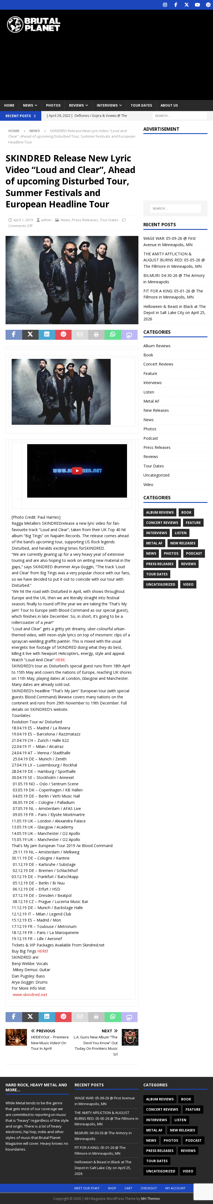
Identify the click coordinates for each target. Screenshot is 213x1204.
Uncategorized (156, 475)
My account (175, 1188)
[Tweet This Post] (30, 335)
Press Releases (85, 219)
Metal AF (151, 401)
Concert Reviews (158, 364)
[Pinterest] (208, 5)
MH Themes (150, 1198)
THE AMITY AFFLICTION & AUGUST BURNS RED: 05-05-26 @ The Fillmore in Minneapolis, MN (174, 260)
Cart (128, 1188)
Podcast (150, 438)
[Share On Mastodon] (129, 335)
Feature (150, 373)
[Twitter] (186, 5)
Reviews (76, 105)
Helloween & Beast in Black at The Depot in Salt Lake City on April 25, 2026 (174, 312)
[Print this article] (96, 335)
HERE (60, 659)
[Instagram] (165, 5)
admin (46, 219)
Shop (112, 1188)
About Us (169, 105)
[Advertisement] (145, 54)
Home (9, 105)
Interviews (107, 105)
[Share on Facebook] (14, 335)
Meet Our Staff (87, 1188)
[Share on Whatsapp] (113, 335)
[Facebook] (176, 5)
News (28, 105)
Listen (148, 392)
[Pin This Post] (63, 335)
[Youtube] (197, 5)
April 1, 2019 (23, 219)
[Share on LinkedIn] (47, 335)
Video (148, 484)
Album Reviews (157, 345)
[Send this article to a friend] (80, 335)
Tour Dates (141, 105)
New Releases (156, 410)
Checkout (149, 1188)
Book (148, 354)
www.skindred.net (30, 994)
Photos (53, 105)
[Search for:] (179, 115)
